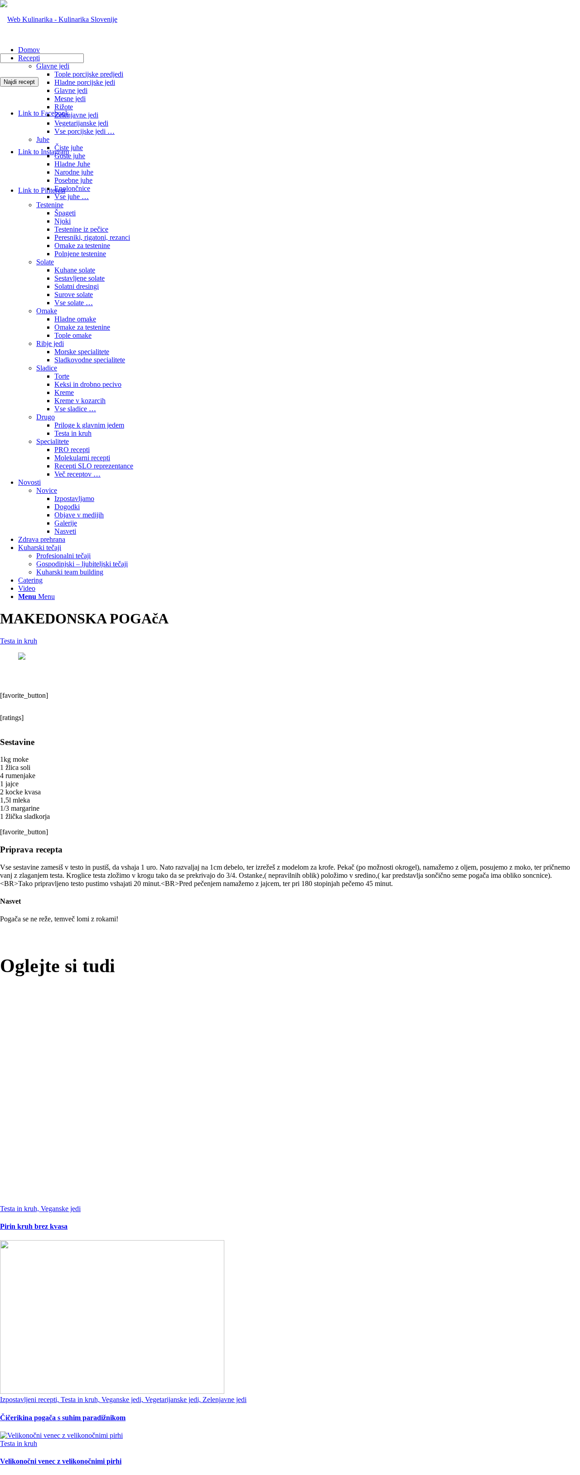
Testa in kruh (18, 641)
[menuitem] (299, 50)
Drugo (45, 417)
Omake (46, 311)
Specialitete (52, 441)
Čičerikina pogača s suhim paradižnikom (63, 1417)
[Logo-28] (58, 19)
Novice (46, 490)
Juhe (42, 139)
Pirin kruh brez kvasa (34, 1226)
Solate (45, 262)
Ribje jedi (50, 343)
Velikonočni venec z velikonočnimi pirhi (60, 1461)
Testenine (49, 205)
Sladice (46, 368)
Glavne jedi (52, 66)
